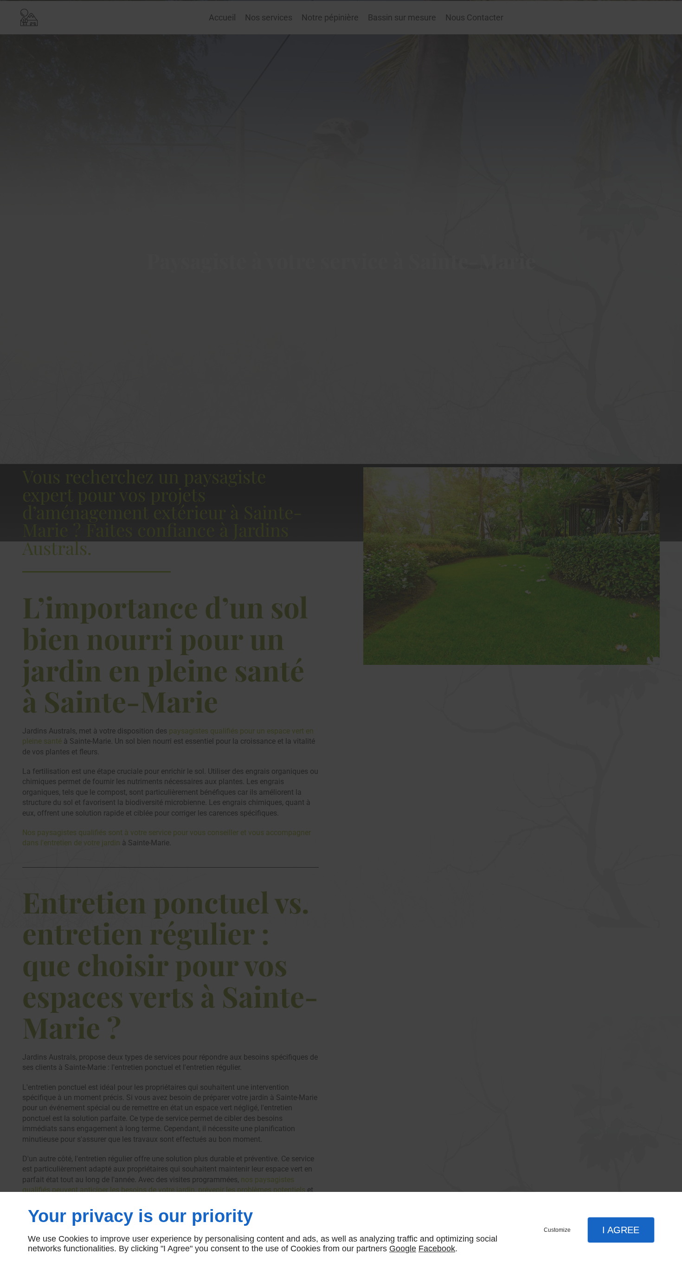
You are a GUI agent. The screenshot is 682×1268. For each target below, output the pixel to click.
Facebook (436, 1248)
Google (402, 1248)
